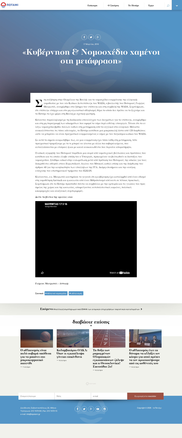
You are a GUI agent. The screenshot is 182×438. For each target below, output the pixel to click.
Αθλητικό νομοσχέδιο (56, 293)
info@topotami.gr (33, 414)
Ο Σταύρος (113, 5)
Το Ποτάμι (133, 5)
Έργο (151, 5)
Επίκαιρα (92, 5)
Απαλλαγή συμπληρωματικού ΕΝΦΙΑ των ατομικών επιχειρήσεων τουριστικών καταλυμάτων (90, 309)
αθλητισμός (76, 293)
